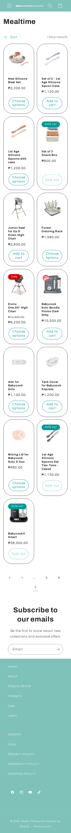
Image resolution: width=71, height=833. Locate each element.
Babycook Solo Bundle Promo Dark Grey (51, 309)
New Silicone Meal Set (17, 80)
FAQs (12, 744)
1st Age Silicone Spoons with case (17, 157)
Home (12, 666)
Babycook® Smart (16, 535)
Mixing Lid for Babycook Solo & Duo (18, 458)
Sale (11, 705)
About (12, 676)
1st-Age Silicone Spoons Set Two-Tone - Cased (50, 461)
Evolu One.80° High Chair (18, 307)
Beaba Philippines (33, 821)
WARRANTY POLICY (23, 764)
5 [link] (35, 587)
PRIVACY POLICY (21, 754)
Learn (12, 715)
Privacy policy (42, 826)
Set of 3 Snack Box (49, 153)
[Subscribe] (58, 649)
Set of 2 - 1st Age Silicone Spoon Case (51, 82)
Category (15, 695)
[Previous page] (10, 578)
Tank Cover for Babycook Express (51, 385)
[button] (9, 6)
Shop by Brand (19, 686)
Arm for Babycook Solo (15, 385)
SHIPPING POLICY (22, 773)
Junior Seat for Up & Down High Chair (16, 233)
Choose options (18, 103)
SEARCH (14, 734)
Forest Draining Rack (52, 229)
